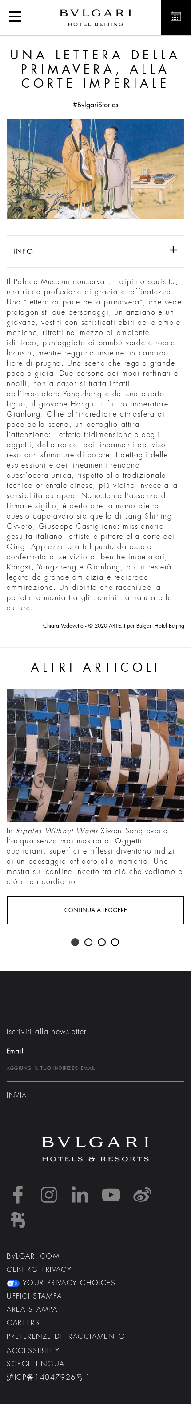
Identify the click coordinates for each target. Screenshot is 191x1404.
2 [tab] (88, 942)
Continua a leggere (95, 910)
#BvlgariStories (95, 105)
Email (15, 1051)
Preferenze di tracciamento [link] (66, 1336)
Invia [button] (17, 1095)
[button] (15, 17)
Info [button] (23, 251)
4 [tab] (115, 942)
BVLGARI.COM (33, 1256)
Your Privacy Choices (68, 1283)
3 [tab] (102, 942)
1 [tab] (75, 942)
